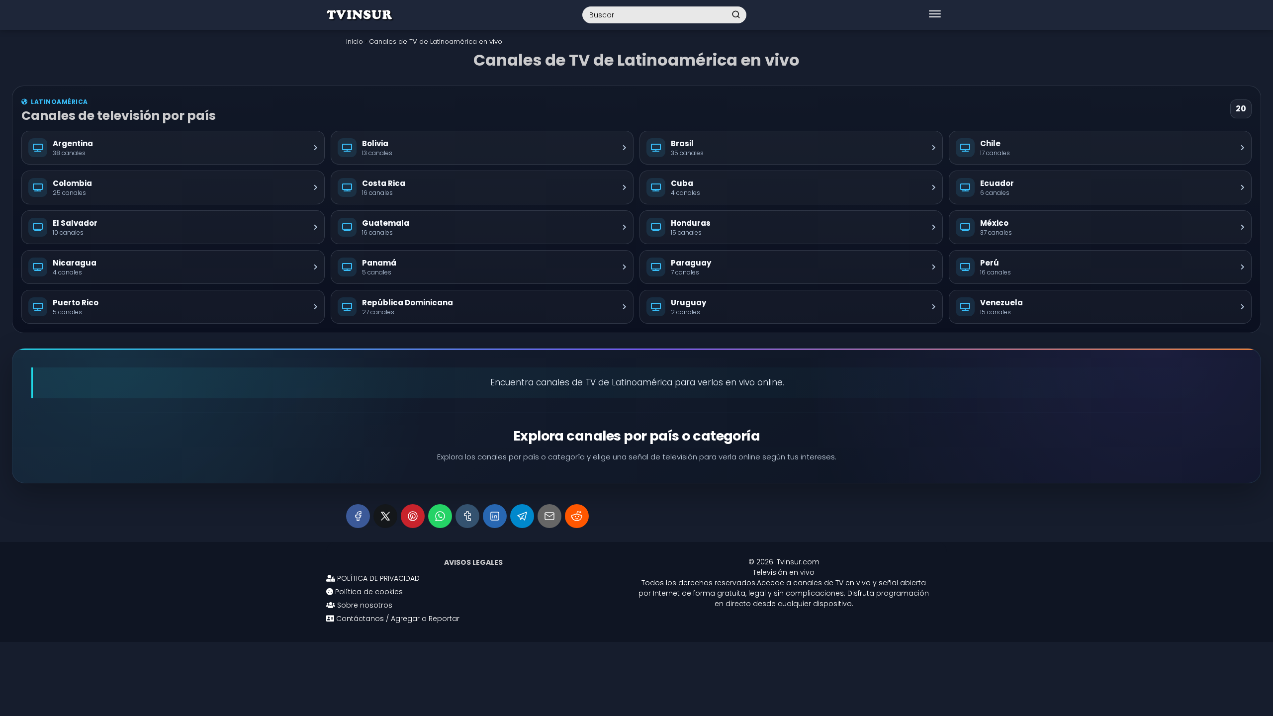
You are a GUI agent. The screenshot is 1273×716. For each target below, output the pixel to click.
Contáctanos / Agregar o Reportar (396, 619)
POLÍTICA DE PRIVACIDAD (377, 578)
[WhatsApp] (440, 516)
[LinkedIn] (495, 516)
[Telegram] (522, 516)
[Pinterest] (413, 516)
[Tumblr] (467, 516)
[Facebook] (358, 516)
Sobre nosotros (363, 605)
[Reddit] (577, 516)
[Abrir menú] (935, 14)
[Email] (549, 516)
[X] (385, 516)
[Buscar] (736, 14)
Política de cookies (368, 592)
